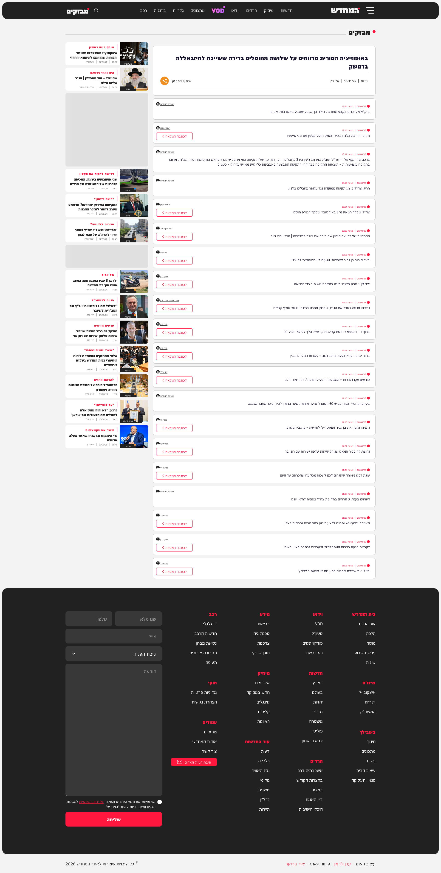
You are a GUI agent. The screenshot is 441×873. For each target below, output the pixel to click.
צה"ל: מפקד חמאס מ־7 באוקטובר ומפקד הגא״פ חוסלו (331, 212)
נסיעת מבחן (206, 642)
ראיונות (263, 721)
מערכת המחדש (167, 104)
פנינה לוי (164, 467)
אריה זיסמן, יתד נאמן (169, 300)
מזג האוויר (261, 770)
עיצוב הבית (366, 770)
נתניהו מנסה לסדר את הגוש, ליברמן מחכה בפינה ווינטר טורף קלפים (321, 307)
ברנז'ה (160, 10)
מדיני (318, 711)
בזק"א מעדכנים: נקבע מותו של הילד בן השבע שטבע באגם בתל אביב (320, 111)
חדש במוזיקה (258, 692)
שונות (371, 662)
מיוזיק (269, 10)
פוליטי (317, 730)
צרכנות (263, 642)
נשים (371, 760)
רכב (143, 10)
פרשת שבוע (365, 652)
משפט (264, 789)
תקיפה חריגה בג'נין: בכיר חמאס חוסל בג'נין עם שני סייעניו (328, 135)
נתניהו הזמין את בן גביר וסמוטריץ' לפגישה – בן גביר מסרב (328, 427)
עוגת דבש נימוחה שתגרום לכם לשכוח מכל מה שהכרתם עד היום (325, 475)
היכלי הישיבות (311, 808)
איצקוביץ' (367, 692)
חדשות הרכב (205, 633)
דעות (265, 750)
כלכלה (264, 760)
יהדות (318, 701)
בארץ (318, 682)
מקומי (265, 779)
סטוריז (317, 633)
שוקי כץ (163, 252)
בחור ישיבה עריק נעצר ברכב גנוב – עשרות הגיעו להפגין (330, 355)
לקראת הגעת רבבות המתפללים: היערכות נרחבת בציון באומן (326, 546)
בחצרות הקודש (309, 779)
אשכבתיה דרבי (310, 770)
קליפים (264, 711)
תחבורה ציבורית (203, 652)
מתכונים (198, 10)
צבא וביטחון (312, 740)
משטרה (316, 721)
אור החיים (367, 623)
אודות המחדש (204, 741)
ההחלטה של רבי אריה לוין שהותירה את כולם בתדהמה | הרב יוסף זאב (320, 235)
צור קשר (209, 750)
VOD (218, 10)
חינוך (371, 741)
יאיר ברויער (295, 863)
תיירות (264, 808)
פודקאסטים (312, 642)
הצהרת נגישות (204, 701)
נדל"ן (265, 799)
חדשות (286, 10)
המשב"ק (368, 711)
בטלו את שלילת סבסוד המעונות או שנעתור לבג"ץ (334, 570)
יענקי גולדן (165, 127)
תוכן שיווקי (261, 652)
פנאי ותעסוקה (363, 779)
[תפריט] (369, 10)
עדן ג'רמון (342, 863)
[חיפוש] (96, 11)
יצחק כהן (164, 276)
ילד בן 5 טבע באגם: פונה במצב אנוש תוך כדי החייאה (332, 283)
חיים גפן (163, 324)
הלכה (371, 633)
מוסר (371, 642)
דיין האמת (314, 799)
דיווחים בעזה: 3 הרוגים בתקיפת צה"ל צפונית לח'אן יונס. (330, 499)
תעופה (211, 662)
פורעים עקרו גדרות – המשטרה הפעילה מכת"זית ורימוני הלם (327, 379)
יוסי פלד (163, 371)
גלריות (178, 10)
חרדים (251, 10)
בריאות (263, 623)
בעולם (317, 692)
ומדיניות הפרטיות (91, 801)
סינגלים (263, 701)
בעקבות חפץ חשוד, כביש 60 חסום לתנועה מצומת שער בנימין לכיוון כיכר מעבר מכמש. (309, 403)
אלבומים (262, 682)
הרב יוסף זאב (166, 228)
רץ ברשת (314, 652)
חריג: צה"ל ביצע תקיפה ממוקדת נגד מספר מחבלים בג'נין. (329, 188)
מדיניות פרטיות (204, 692)
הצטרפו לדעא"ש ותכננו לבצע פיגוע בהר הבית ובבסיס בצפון (327, 523)
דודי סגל (164, 443)
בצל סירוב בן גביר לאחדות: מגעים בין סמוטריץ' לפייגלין (330, 259)
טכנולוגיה (261, 633)
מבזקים (210, 731)
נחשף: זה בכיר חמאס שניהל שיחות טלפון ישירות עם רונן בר (327, 451)
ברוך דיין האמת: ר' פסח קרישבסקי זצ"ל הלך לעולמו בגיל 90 (327, 331)
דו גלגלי (210, 623)
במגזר (317, 789)
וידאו (235, 10)
